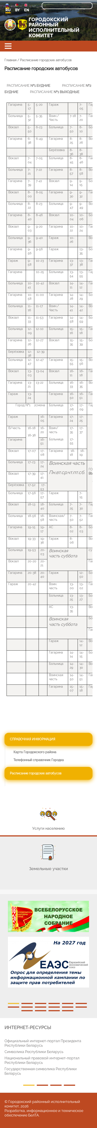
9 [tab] (40, 1007)
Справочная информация (32, 739)
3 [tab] (40, 1003)
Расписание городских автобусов (35, 773)
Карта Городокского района (35, 752)
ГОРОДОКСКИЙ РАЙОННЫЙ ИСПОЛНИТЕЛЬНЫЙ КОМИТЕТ (54, 27)
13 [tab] (27, 1010)
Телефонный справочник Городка (39, 760)
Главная (10, 60)
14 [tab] (40, 1010)
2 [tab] (27, 1003)
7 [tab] (13, 1007)
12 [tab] (81, 1007)
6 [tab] (81, 1003)
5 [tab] (67, 1003)
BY (17, 10)
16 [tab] (67, 1010)
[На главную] (10, 24)
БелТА (33, 1115)
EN (26, 10)
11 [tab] (67, 1007)
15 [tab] (54, 1010)
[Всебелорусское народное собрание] (48, 916)
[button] (8, 46)
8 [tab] (27, 1007)
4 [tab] (54, 1003)
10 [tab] (54, 1007)
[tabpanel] (48, 946)
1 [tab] (13, 1003)
